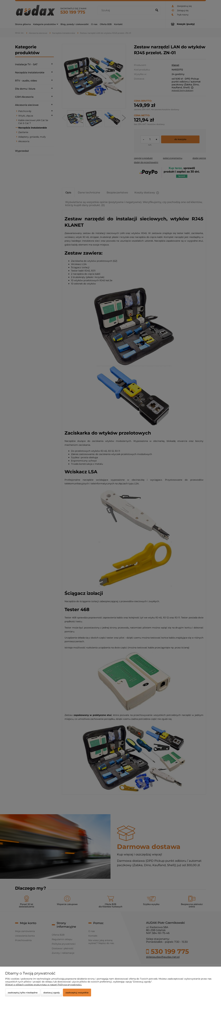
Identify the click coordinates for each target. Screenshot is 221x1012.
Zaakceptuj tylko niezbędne (23, 992)
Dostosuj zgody (51, 992)
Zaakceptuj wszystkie (77, 992)
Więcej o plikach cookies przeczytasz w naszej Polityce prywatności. (43, 984)
